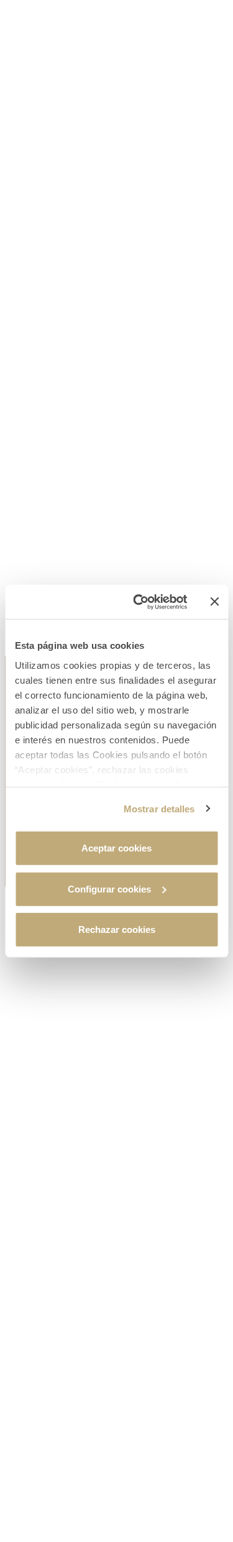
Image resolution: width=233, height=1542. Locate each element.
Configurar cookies (109, 888)
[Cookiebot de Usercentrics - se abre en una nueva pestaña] (139, 602)
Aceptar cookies (116, 848)
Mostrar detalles (159, 808)
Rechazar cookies (116, 929)
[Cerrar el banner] (214, 601)
